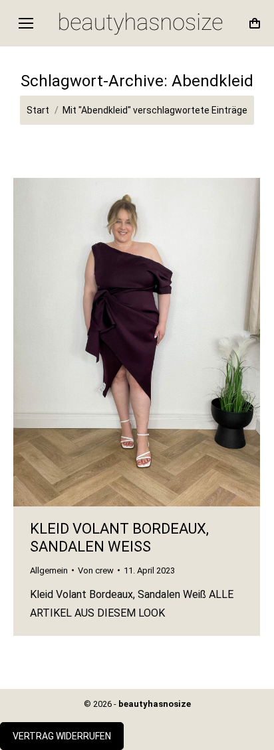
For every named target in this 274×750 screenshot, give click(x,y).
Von (96, 570)
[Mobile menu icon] (26, 23)
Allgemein (49, 570)
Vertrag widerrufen (62, 736)
